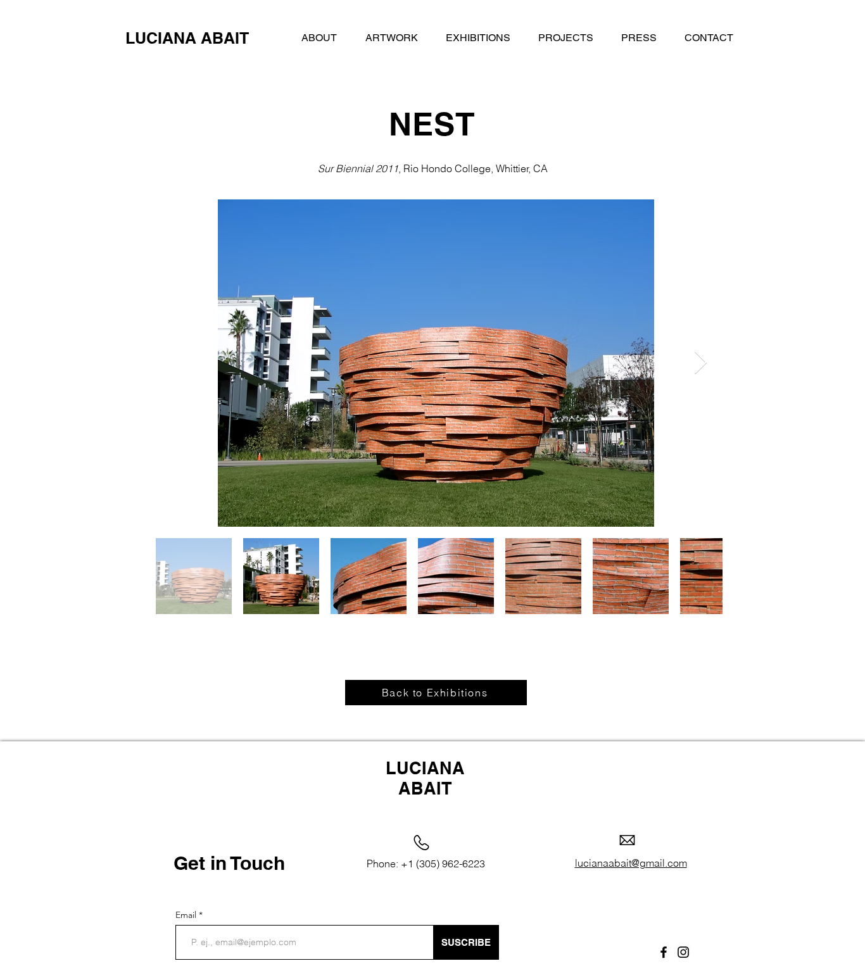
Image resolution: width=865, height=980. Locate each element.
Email (187, 914)
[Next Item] (700, 363)
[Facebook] (663, 952)
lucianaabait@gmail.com (631, 863)
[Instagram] (683, 952)
